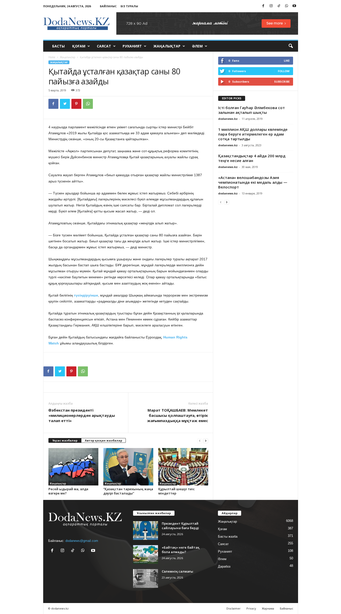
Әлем (197, 46)
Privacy (251, 608)
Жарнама (268, 608)
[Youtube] (294, 6)
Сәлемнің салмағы (177, 571)
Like (287, 60)
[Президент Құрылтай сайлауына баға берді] (145, 530)
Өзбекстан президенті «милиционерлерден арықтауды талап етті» (81, 415)
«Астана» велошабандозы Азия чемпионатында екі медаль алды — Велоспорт (252, 182)
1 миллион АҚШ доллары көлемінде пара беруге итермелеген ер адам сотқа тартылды (253, 134)
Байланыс (108, 6)
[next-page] (205, 440)
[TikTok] (279, 6)
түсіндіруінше (86, 295)
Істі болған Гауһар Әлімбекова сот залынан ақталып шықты (251, 110)
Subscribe (282, 81)
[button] (290, 46)
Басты (58, 46)
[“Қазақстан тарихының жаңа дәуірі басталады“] (128, 466)
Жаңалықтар (166, 46)
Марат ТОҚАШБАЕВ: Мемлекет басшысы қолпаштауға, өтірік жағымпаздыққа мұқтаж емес (177, 415)
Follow (284, 71)
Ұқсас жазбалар (64, 440)
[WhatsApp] (287, 6)
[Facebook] (263, 6)
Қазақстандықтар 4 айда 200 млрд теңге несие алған (251, 158)
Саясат (104, 46)
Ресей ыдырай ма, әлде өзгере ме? (68, 491)
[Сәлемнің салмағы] (145, 578)
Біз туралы (129, 6)
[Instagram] (271, 6)
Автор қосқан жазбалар (103, 440)
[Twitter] (65, 104)
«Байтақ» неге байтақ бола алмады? (180, 549)
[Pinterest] (76, 104)
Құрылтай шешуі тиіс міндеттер (176, 491)
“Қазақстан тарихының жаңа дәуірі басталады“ (128, 491)
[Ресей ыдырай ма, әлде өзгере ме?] (73, 466)
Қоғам (78, 46)
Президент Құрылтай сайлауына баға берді (180, 525)
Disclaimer (233, 608)
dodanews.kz (228, 119)
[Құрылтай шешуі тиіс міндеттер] (183, 466)
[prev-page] (199, 440)
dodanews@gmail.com (81, 541)
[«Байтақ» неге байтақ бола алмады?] (145, 554)
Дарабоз (224, 566)
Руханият (132, 46)
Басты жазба (227, 536)
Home (51, 57)
